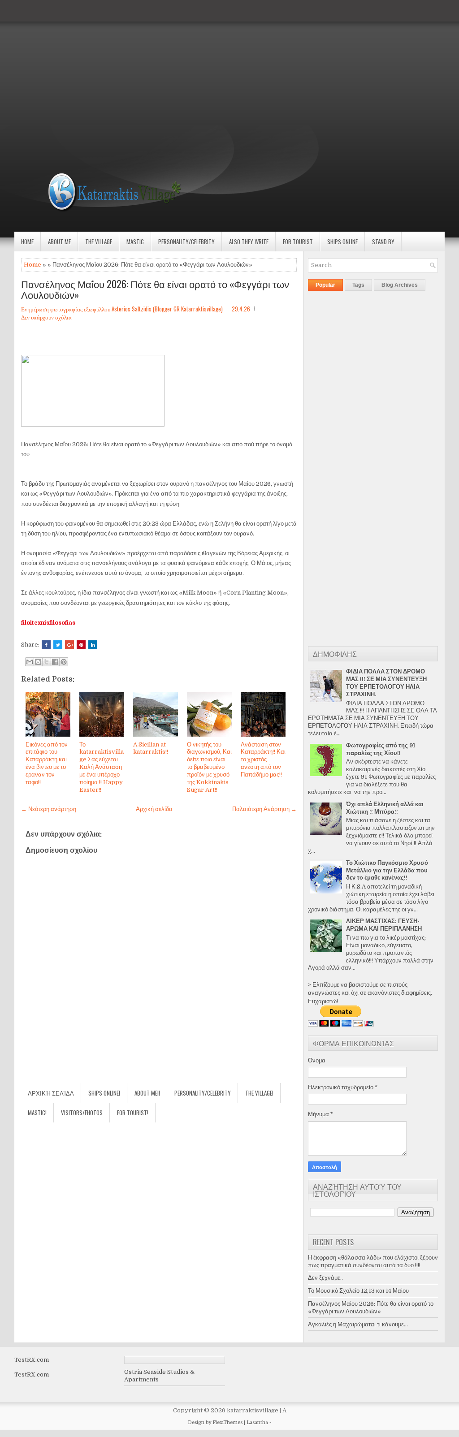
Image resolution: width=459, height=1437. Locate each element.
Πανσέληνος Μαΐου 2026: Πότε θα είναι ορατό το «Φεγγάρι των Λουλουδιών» (155, 289)
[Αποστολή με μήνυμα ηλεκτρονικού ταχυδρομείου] (29, 661)
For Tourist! (132, 1112)
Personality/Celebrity (186, 241)
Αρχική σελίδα (154, 809)
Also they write (248, 241)
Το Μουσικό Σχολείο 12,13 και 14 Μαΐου (358, 1290)
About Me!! (147, 1092)
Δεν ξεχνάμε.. (325, 1277)
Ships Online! (104, 1092)
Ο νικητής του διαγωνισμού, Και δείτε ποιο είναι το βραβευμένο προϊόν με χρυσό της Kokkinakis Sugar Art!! (209, 767)
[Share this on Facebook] (46, 644)
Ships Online (342, 241)
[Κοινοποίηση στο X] (46, 661)
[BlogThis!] (38, 661)
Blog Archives (399, 285)
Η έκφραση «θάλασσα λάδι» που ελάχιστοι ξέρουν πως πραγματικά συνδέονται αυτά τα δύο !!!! (373, 1261)
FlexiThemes (227, 1422)
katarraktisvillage (252, 1410)
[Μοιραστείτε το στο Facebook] (55, 661)
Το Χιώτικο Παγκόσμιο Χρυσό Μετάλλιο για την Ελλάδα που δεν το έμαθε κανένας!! (387, 870)
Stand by (383, 241)
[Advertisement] (229, 62)
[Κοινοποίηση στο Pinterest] (63, 661)
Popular (325, 285)
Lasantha (257, 1422)
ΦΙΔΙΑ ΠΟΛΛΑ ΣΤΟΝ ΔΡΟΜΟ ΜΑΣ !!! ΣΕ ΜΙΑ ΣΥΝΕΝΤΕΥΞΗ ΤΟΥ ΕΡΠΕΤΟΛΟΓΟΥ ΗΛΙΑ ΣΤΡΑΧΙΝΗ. (386, 683)
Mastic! (37, 1112)
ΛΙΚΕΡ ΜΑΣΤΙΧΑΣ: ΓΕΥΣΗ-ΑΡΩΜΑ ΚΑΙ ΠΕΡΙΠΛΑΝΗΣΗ (384, 925)
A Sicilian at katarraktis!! (150, 748)
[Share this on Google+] (69, 644)
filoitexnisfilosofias (48, 622)
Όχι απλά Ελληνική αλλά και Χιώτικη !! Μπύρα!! (385, 808)
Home (27, 241)
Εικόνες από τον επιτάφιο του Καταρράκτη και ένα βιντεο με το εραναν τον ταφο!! (47, 763)
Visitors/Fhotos (82, 1112)
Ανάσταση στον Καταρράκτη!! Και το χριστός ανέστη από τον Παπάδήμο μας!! (263, 759)
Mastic (135, 241)
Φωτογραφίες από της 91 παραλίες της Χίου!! (380, 749)
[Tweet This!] (57, 644)
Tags (358, 285)
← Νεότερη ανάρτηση (48, 809)
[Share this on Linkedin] (92, 644)
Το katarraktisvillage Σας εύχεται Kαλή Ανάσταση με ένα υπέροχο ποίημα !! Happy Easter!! (101, 767)
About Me (59, 241)
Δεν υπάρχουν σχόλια (46, 316)
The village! (259, 1092)
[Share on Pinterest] (81, 644)
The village (98, 241)
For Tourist (298, 241)
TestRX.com (31, 1359)
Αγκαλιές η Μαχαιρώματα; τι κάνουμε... (358, 1324)
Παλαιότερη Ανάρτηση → (264, 809)
